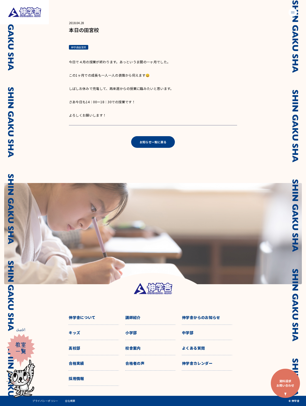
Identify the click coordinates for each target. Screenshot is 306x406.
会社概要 (70, 401)
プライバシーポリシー (45, 401)
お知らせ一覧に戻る (153, 142)
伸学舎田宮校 (78, 47)
